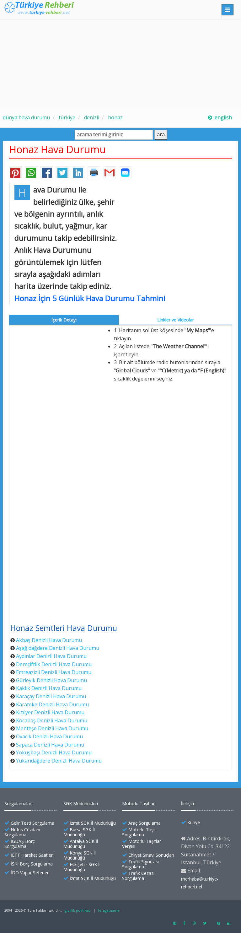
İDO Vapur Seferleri (30, 873)
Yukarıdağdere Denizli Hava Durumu (59, 760)
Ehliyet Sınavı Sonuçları (151, 855)
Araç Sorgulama (144, 823)
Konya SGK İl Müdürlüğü (79, 855)
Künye (193, 822)
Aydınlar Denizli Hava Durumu (51, 656)
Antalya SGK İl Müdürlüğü (80, 843)
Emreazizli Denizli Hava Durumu (53, 672)
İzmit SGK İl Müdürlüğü (93, 823)
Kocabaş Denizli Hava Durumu (51, 720)
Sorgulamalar (17, 803)
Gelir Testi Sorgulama (32, 823)
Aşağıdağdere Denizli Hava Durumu (57, 647)
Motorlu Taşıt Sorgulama (139, 832)
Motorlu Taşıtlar (138, 803)
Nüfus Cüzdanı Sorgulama (22, 832)
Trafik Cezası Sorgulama (138, 875)
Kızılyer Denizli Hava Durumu (50, 712)
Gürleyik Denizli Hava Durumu (51, 680)
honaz (115, 117)
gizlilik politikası (78, 910)
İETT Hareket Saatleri (32, 855)
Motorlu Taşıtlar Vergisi (141, 843)
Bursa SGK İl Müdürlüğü (79, 832)
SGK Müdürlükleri (80, 803)
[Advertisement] (120, 64)
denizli (91, 117)
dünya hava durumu (26, 117)
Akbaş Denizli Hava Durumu (49, 640)
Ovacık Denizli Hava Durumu (49, 736)
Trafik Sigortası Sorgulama (140, 864)
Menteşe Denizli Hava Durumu (52, 728)
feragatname (109, 910)
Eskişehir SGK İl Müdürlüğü (81, 866)
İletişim (188, 803)
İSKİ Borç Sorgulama (32, 864)
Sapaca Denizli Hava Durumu (50, 744)
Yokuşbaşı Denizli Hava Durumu (54, 752)
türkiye (66, 117)
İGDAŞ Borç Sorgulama (19, 843)
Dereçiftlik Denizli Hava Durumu (54, 664)
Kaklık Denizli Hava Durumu (49, 688)
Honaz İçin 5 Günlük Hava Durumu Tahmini (89, 298)
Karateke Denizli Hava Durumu (52, 704)
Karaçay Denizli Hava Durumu (51, 696)
